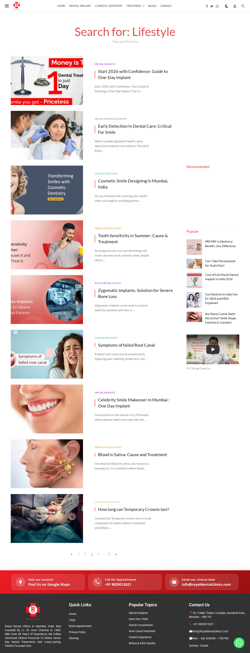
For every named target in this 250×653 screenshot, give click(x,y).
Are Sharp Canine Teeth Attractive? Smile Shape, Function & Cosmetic (220, 318)
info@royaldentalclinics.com (210, 631)
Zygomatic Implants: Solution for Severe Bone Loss (135, 293)
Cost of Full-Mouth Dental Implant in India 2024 (221, 277)
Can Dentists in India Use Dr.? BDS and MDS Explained (221, 298)
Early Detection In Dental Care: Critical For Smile (134, 129)
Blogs (152, 5)
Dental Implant (80, 5)
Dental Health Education (111, 118)
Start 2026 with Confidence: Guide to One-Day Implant (133, 74)
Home (61, 5)
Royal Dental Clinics (108, 283)
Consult (166, 5)
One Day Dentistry (106, 173)
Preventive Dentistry (108, 228)
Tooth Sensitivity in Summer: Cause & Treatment (133, 238)
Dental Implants (105, 64)
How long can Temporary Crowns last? (133, 509)
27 (109, 554)
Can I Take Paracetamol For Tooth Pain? (220, 263)
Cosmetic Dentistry (108, 5)
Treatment (134, 5)
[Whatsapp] (239, 643)
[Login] (235, 6)
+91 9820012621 (203, 624)
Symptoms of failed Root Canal (126, 345)
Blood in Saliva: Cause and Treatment (132, 454)
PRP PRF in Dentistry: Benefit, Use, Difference (220, 244)
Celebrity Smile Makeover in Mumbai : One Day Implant (134, 402)
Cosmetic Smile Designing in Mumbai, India (133, 183)
